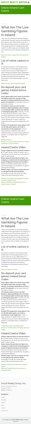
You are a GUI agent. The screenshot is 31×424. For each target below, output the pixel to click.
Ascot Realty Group (14, 2)
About (2, 405)
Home (2, 397)
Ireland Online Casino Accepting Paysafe (13, 83)
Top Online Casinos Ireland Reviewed (12, 326)
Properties (4, 399)
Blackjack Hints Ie (6, 140)
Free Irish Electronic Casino (9, 269)
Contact (3, 408)
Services (3, 402)
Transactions (4, 410)
